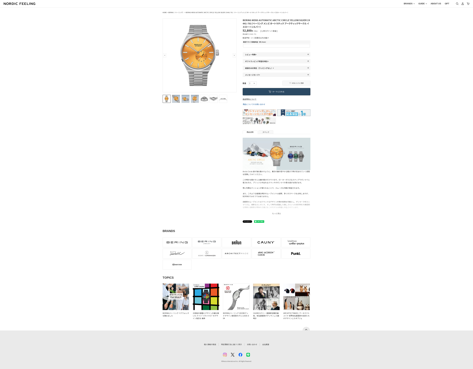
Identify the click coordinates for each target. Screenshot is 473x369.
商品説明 (250, 132)
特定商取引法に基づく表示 (231, 344)
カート (468, 3)
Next (234, 55)
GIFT (447, 4)
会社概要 (265, 344)
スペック (265, 132)
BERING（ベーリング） (176, 12)
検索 (457, 3)
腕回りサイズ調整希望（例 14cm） (255, 42)
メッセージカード (253, 75)
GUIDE (421, 4)
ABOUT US (436, 4)
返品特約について (249, 99)
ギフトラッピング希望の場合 (257, 61)
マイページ (462, 3)
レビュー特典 (251, 54)
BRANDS (408, 4)
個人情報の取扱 (210, 344)
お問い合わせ (252, 344)
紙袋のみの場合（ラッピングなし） (259, 68)
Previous (164, 55)
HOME (165, 12)
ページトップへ (306, 328)
